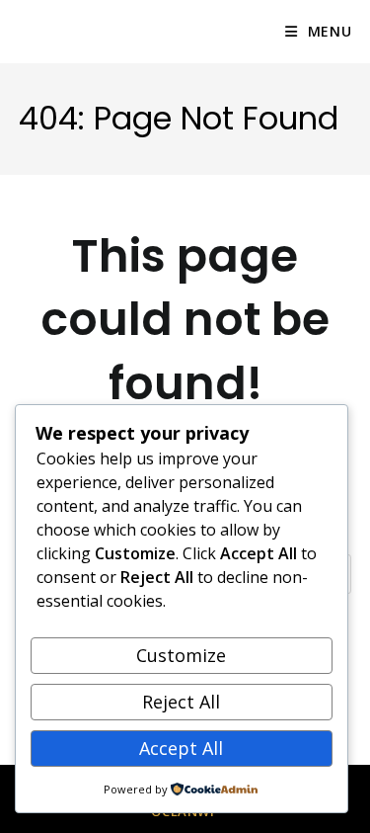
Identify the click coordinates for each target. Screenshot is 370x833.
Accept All (181, 748)
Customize (181, 655)
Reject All (181, 701)
